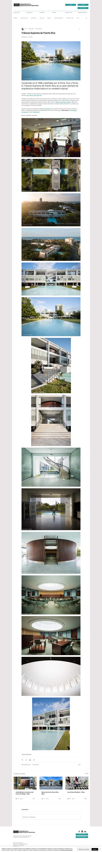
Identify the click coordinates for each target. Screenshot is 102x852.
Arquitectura (33, 18)
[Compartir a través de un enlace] (34, 760)
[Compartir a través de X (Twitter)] (26, 760)
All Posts (15, 18)
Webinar (49, 18)
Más (77, 18)
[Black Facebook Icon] (79, 831)
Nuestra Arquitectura (58, 18)
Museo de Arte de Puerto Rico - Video (50, 793)
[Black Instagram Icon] (82, 831)
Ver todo (86, 773)
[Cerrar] (100, 849)
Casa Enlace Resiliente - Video (76, 792)
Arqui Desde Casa (24, 18)
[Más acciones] (79, 29)
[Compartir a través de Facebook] (22, 760)
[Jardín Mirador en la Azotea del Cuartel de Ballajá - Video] (25, 783)
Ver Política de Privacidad (66, 850)
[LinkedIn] (85, 831)
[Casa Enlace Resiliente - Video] (76, 783)
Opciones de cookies (84, 849)
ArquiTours (42, 18)
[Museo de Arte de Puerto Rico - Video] (51, 783)
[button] (86, 18)
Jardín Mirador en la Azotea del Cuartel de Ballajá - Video (24, 793)
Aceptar (95, 849)
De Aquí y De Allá (70, 18)
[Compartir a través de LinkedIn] (30, 760)
